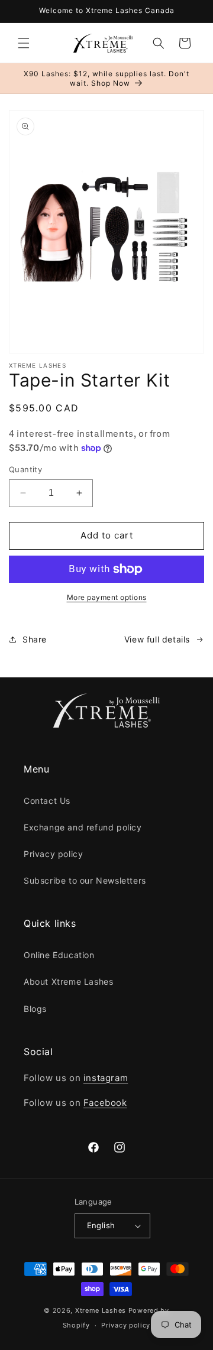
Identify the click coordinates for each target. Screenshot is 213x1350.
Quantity (25, 469)
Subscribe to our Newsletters (85, 880)
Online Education (59, 955)
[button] (24, 43)
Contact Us (47, 801)
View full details (157, 639)
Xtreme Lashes (100, 1310)
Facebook (105, 1102)
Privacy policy (53, 854)
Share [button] (34, 639)
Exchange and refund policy (83, 827)
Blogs (35, 1009)
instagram (105, 1077)
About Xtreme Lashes (68, 981)
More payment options (107, 597)
